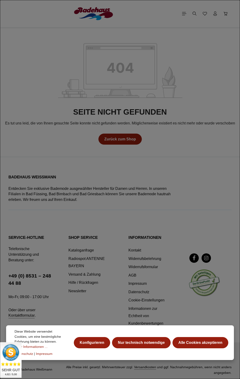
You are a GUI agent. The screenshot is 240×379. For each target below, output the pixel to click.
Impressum (137, 283)
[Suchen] (194, 13)
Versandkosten (145, 367)
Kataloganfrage (81, 250)
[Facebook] (194, 258)
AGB (132, 275)
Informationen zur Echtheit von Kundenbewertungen (145, 316)
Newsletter (77, 291)
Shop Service (83, 237)
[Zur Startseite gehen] (93, 13)
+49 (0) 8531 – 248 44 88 (29, 279)
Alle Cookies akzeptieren (200, 343)
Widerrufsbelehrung (144, 259)
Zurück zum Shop (120, 139)
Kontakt (134, 250)
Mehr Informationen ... (31, 347)
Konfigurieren (92, 343)
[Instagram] (206, 258)
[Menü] (184, 13)
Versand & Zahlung (84, 274)
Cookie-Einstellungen (146, 300)
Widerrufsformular (143, 267)
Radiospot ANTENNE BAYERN (86, 262)
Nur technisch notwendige (141, 343)
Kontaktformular (21, 315)
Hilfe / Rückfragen (83, 283)
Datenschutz (138, 292)
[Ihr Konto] (215, 13)
